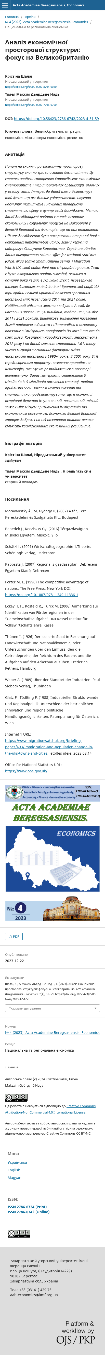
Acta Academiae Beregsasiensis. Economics (48, 5)
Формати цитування (25, 1008)
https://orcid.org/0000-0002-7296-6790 (31, 105)
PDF (15, 936)
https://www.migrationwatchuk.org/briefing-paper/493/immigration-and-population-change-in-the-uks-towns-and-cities (49, 747)
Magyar (14, 1177)
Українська (17, 1162)
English (14, 1170)
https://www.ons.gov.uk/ (26, 771)
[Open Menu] (5, 5)
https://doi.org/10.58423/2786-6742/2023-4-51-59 (56, 118)
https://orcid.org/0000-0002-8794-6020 (31, 87)
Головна (12, 16)
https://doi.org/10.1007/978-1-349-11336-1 (41, 594)
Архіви (30, 16)
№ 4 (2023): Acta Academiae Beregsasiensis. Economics (46, 22)
